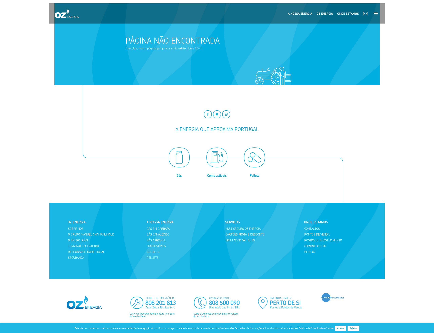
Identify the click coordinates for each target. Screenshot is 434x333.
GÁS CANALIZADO (158, 234)
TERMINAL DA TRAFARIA (83, 246)
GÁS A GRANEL (156, 240)
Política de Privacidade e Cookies (316, 328)
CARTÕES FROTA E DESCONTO (244, 234)
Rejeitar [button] (353, 328)
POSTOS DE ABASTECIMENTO (323, 240)
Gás (179, 176)
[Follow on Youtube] (217, 114)
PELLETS (152, 258)
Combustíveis (217, 176)
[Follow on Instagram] (226, 114)
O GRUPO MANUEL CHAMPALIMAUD (91, 234)
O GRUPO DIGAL (78, 240)
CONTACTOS (312, 229)
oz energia (325, 14)
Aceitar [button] (340, 328)
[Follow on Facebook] (208, 114)
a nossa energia (300, 14)
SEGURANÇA (76, 258)
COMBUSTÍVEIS (156, 246)
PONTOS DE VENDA (317, 234)
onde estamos (348, 14)
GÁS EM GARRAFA (158, 229)
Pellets (254, 176)
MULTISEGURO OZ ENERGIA (243, 229)
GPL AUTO (153, 252)
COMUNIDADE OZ (315, 246)
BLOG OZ (309, 252)
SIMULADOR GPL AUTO (240, 240)
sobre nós (75, 229)
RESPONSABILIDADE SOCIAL (86, 252)
